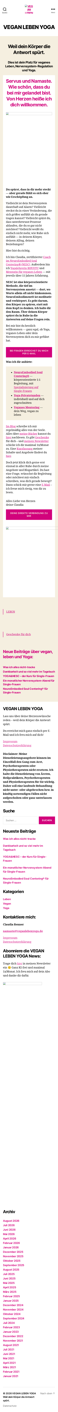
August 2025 (11, 1269)
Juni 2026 (9, 1229)
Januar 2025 (11, 1300)
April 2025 (9, 1287)
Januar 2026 (11, 1247)
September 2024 (13, 1318)
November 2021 (13, 1340)
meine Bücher (28, 434)
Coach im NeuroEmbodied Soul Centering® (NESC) (28, 261)
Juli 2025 (9, 1274)
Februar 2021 (11, 1371)
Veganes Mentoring (26, 407)
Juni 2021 (9, 1353)
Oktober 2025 (12, 1260)
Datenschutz (10, 1405)
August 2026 (11, 1220)
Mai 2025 (9, 1282)
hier (9, 437)
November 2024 (13, 1309)
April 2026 (9, 1238)
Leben (7, 899)
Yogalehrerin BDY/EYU (24, 268)
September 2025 (13, 1265)
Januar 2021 (10, 1376)
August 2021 (11, 1345)
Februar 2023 (11, 1327)
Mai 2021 (8, 1358)
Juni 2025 (9, 1278)
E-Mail (46, 485)
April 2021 (9, 1362)
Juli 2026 (9, 1225)
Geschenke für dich (18, 634)
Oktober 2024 (12, 1314)
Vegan (7, 903)
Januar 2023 (11, 1331)
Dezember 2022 (13, 1336)
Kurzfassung (25, 448)
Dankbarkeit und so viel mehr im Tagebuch (29, 671)
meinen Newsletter (36, 441)
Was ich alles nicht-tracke (19, 667)
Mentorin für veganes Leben (24, 272)
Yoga (6, 908)
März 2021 (9, 1367)
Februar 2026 (11, 1243)
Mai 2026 (9, 1234)
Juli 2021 (8, 1349)
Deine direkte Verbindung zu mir (29, 514)
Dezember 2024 (13, 1305)
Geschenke (42, 437)
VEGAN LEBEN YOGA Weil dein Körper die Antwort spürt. (19, 1397)
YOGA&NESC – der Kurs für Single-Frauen (28, 676)
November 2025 (13, 1256)
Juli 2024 (9, 1322)
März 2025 (10, 1291)
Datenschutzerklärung (17, 745)
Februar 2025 (11, 1296)
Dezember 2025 (13, 1251)
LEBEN (10, 612)
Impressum (10, 741)
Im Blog (11, 426)
